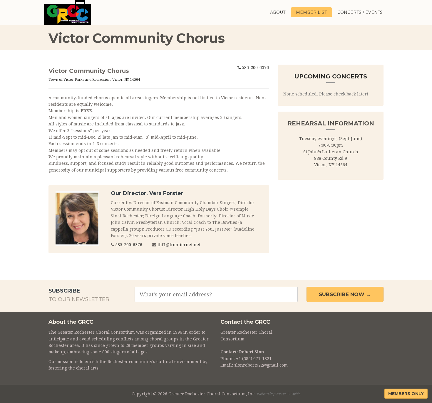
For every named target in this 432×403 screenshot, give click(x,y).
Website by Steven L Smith (279, 394)
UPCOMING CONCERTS (330, 76)
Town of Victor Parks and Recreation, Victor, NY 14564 (94, 80)
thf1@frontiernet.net (179, 244)
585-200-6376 (255, 67)
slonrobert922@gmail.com (261, 365)
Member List (311, 12)
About (277, 12)
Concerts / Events (360, 12)
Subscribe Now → (345, 294)
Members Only (406, 393)
